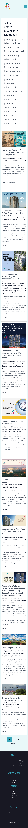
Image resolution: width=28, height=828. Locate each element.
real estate (21, 653)
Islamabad (15, 217)
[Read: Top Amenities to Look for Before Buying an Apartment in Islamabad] (14, 199)
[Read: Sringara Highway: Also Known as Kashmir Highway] (14, 689)
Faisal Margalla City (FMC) (12, 648)
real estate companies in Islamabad (11, 655)
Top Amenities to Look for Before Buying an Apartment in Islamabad (13, 213)
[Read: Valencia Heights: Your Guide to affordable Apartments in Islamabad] (14, 520)
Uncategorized (21, 219)
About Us (14, 782)
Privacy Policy (14, 780)
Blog (14, 799)
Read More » (5, 186)
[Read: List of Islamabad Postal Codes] (14, 467)
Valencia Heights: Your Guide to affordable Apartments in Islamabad (13, 531)
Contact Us (14, 795)
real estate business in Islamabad (17, 541)
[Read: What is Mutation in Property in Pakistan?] (14, 408)
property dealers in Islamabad (16, 290)
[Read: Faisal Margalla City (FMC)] (14, 639)
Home (14, 778)
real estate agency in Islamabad (14, 292)
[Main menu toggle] (25, 6)
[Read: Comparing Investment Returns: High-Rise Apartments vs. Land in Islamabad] (14, 261)
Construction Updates (14, 802)
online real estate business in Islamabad (12, 285)
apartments (15, 157)
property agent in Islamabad (9, 287)
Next (14, 744)
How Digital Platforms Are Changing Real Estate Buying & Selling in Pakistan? (14, 152)
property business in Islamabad (10, 653)
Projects (14, 797)
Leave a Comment (6, 157)
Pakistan (20, 651)
